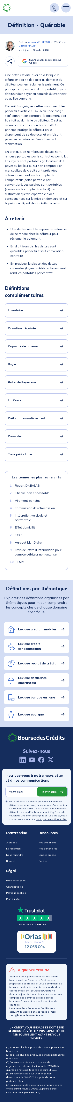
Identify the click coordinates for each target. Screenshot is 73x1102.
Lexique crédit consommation (29, 646)
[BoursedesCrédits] (36, 737)
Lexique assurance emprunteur (32, 680)
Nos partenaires (48, 848)
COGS (19, 535)
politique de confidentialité (51, 819)
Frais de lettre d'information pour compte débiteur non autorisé (38, 552)
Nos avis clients (47, 842)
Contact (43, 860)
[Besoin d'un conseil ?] (54, 8)
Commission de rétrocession (35, 508)
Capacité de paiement (24, 346)
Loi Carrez (15, 400)
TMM (20, 562)
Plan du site (13, 898)
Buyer (12, 364)
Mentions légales (16, 880)
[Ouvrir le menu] (66, 8)
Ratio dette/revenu (22, 382)
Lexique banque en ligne (36, 697)
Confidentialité (14, 886)
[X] (50, 760)
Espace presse (47, 854)
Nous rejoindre (14, 854)
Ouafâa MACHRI (27, 45)
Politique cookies (16, 892)
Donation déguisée (22, 328)
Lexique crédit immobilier (37, 629)
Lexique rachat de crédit (37, 663)
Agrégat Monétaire (28, 542)
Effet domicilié (25, 527)
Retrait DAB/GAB (27, 485)
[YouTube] (32, 760)
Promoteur (16, 436)
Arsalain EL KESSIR (39, 41)
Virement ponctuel (28, 500)
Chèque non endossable (32, 493)
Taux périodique (20, 454)
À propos (11, 842)
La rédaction (13, 848)
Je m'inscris (48, 792)
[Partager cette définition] (10, 61)
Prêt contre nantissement (26, 418)
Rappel (10, 860)
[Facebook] (41, 760)
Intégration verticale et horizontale (31, 517)
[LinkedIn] (22, 760)
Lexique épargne (31, 714)
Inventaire (15, 310)
